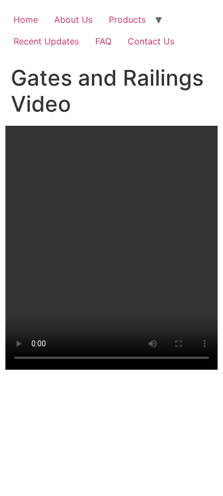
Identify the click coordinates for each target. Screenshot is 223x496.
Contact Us (151, 41)
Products (127, 19)
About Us (73, 19)
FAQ (103, 41)
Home (26, 19)
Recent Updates (46, 41)
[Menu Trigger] (201, 26)
